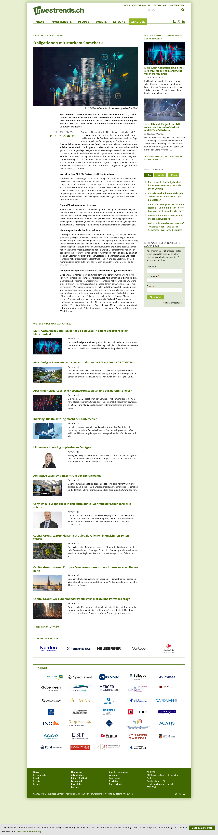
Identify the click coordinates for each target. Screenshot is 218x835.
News (40, 21)
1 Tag (148, 175)
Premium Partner (47, 638)
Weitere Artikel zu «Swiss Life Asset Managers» (163, 37)
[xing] (54, 136)
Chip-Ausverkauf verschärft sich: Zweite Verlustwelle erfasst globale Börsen (165, 196)
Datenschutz (115, 784)
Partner (42, 667)
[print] (72, 136)
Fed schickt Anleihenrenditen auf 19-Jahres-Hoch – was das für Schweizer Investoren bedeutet (166, 226)
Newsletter (177, 5)
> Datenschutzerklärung (28, 831)
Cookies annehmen (202, 828)
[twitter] (63, 136)
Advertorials (55, 35)
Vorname (152, 266)
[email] (67, 136)
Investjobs (76, 784)
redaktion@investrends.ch (160, 784)
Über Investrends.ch (137, 5)
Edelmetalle (77, 781)
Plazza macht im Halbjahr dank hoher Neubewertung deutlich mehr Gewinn (165, 185)
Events (101, 21)
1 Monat (174, 175)
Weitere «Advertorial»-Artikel (52, 323)
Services (138, 21)
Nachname (153, 276)
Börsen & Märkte (79, 778)
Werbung (160, 5)
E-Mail (151, 286)
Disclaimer (114, 781)
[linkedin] (50, 136)
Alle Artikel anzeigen (48, 627)
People (83, 21)
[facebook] (59, 136)
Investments (61, 21)
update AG (120, 793)
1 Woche (160, 175)
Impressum (114, 778)
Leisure (119, 21)
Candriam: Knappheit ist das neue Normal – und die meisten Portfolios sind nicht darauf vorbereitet (166, 207)
